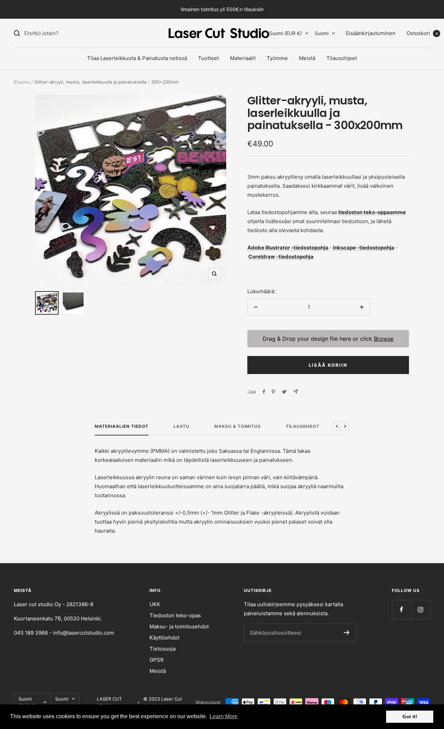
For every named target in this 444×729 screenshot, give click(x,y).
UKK (155, 604)
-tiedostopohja (309, 247)
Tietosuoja (163, 648)
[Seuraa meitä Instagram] (420, 609)
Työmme (277, 58)
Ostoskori (422, 33)
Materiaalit (243, 58)
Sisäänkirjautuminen (370, 33)
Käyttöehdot (164, 637)
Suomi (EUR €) (285, 33)
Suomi (321, 33)
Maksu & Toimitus (237, 426)
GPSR (157, 659)
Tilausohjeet (341, 58)
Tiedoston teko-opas (175, 615)
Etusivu (22, 82)
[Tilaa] (347, 632)
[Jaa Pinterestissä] (273, 391)
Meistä (307, 58)
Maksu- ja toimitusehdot (179, 626)
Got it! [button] (409, 716)
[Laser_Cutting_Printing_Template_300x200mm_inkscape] (332, 247)
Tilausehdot (302, 426)
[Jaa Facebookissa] (264, 391)
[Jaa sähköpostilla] (295, 391)
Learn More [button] (224, 716)
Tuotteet (208, 58)
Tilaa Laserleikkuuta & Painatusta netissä (137, 58)
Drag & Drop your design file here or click (328, 338)
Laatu (181, 426)
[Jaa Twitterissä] (284, 391)
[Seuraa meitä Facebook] (401, 609)
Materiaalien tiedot (121, 426)
